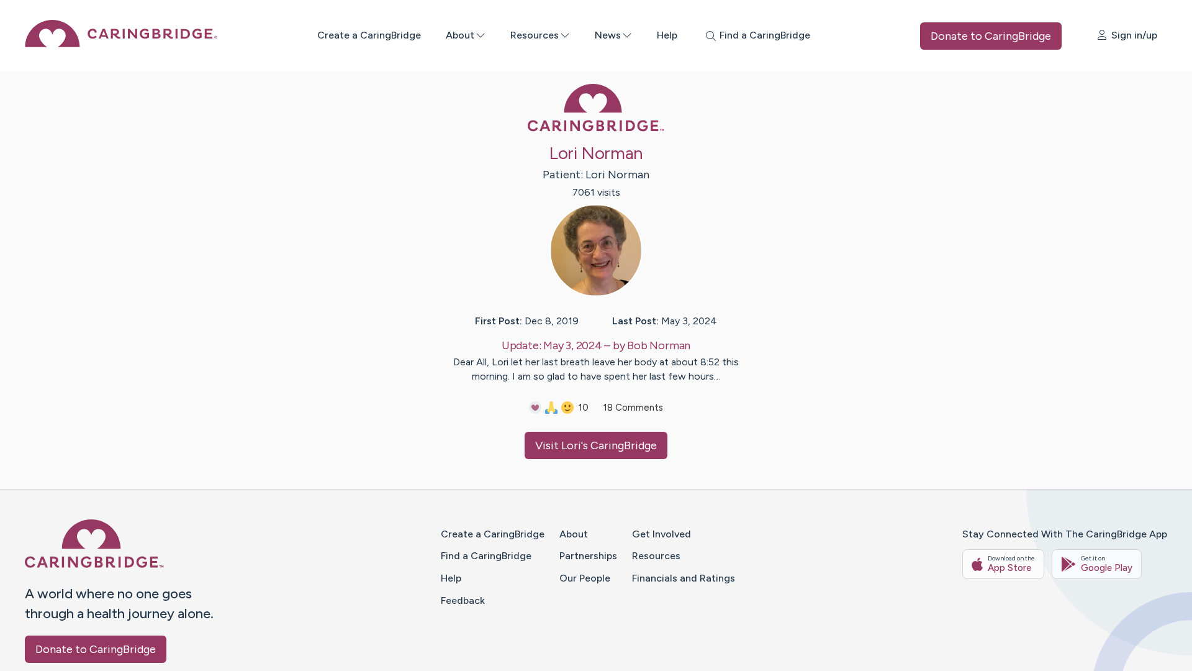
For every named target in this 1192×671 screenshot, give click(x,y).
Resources (534, 35)
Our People (584, 578)
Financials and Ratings (683, 578)
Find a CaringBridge (486, 556)
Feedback (463, 600)
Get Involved (661, 534)
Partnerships (588, 556)
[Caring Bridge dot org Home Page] (121, 44)
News (608, 35)
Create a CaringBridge (369, 35)
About (460, 35)
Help (667, 35)
